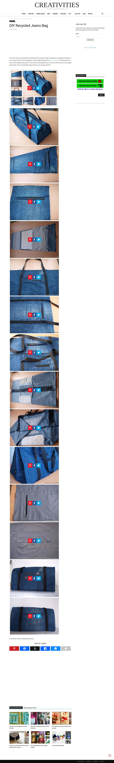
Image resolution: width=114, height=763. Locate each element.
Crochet (31, 14)
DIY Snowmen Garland (58, 745)
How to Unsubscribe (90, 47)
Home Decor (40, 14)
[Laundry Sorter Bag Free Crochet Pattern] (19, 718)
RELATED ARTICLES (16, 708)
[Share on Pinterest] (14, 648)
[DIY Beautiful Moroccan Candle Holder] (40, 737)
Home (24, 14)
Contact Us (95, 761)
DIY (69, 14)
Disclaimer (88, 761)
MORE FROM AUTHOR (30, 708)
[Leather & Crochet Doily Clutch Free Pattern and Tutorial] (19, 737)
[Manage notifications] (109, 755)
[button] (102, 14)
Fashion (63, 14)
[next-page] (13, 751)
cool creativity (54, 60)
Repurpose (17, 18)
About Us (102, 761)
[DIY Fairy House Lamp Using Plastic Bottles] (61, 718)
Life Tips (77, 14)
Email (77, 34)
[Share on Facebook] (24, 648)
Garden (55, 14)
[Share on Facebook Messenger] (55, 648)
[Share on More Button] (66, 648)
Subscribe (90, 40)
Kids (84, 14)
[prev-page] (10, 751)
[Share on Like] (45, 648)
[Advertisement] (40, 44)
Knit (48, 14)
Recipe (90, 14)
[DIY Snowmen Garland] (61, 737)
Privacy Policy (80, 761)
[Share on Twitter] (35, 648)
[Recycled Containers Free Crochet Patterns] (40, 718)
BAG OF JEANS (40, 643)
